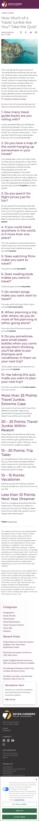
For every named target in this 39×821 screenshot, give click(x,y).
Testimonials (8, 619)
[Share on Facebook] (21, 32)
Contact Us (6, 730)
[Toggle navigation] (34, 4)
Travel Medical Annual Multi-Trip (14, 775)
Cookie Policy (19, 800)
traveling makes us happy (15, 99)
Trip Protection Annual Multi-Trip (14, 769)
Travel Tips (12, 522)
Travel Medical (7, 773)
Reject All (19, 810)
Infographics (8, 613)
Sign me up (10, 699)
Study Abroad (9, 616)
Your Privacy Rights (19, 804)
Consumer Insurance (10, 753)
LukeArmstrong (7, 32)
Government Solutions (10, 755)
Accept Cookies (19, 817)
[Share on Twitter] (26, 32)
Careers (5, 728)
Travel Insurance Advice (13, 625)
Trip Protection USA (9, 771)
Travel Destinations (11, 622)
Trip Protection (8, 767)
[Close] (36, 779)
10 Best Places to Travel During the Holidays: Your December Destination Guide (18, 644)
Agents (5, 757)
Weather (7, 631)
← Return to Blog (7, 13)
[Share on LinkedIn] (30, 32)
